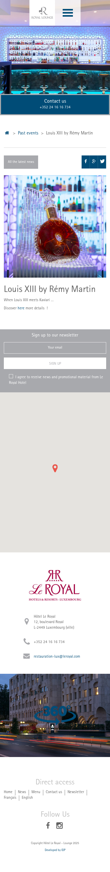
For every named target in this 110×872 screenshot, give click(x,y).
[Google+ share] (94, 162)
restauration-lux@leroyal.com (57, 657)
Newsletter (76, 792)
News (22, 792)
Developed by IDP (55, 850)
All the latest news (21, 162)
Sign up (55, 364)
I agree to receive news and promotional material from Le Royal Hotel (56, 380)
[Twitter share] (102, 162)
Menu (35, 792)
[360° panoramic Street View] (55, 715)
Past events (28, 133)
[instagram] (59, 826)
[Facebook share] (86, 162)
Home (8, 792)
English (27, 798)
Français (10, 798)
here (21, 309)
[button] (55, 468)
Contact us (54, 792)
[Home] (7, 134)
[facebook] (47, 826)
